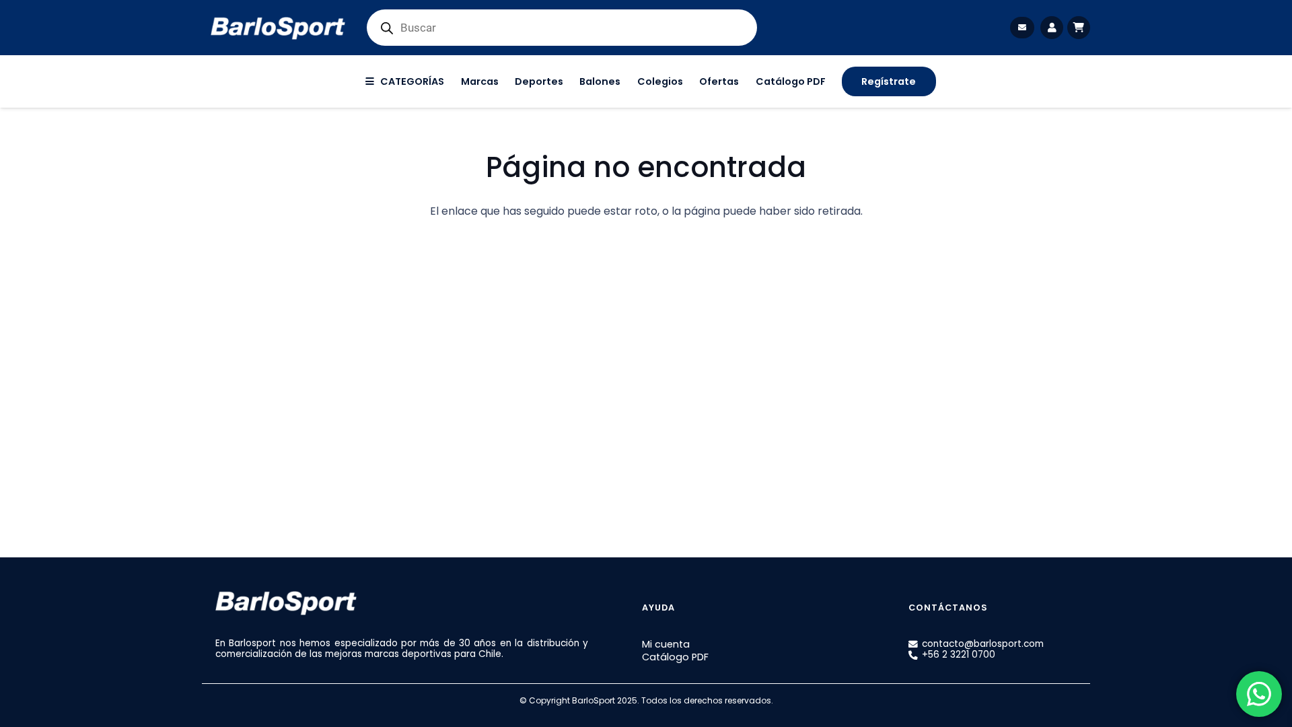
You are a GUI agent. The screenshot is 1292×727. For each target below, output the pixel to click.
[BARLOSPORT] (278, 27)
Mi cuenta (666, 644)
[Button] (1022, 27)
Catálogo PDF (675, 657)
